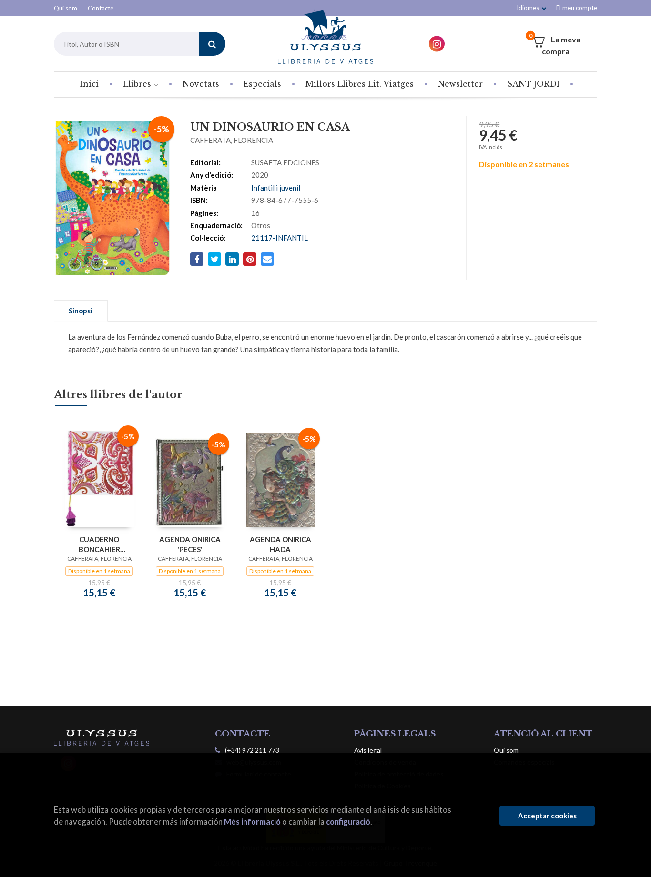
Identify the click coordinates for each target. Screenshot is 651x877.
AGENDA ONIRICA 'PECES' (190, 544)
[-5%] (99, 478)
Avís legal (368, 750)
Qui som (65, 8)
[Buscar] (212, 44)
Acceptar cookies (547, 815)
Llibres (138, 84)
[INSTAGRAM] (437, 44)
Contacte (100, 8)
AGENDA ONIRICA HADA (280, 544)
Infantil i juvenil (275, 187)
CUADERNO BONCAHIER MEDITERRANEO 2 (99, 544)
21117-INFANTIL (279, 237)
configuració (348, 822)
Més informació (252, 822)
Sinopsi (80, 310)
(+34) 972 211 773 (252, 750)
